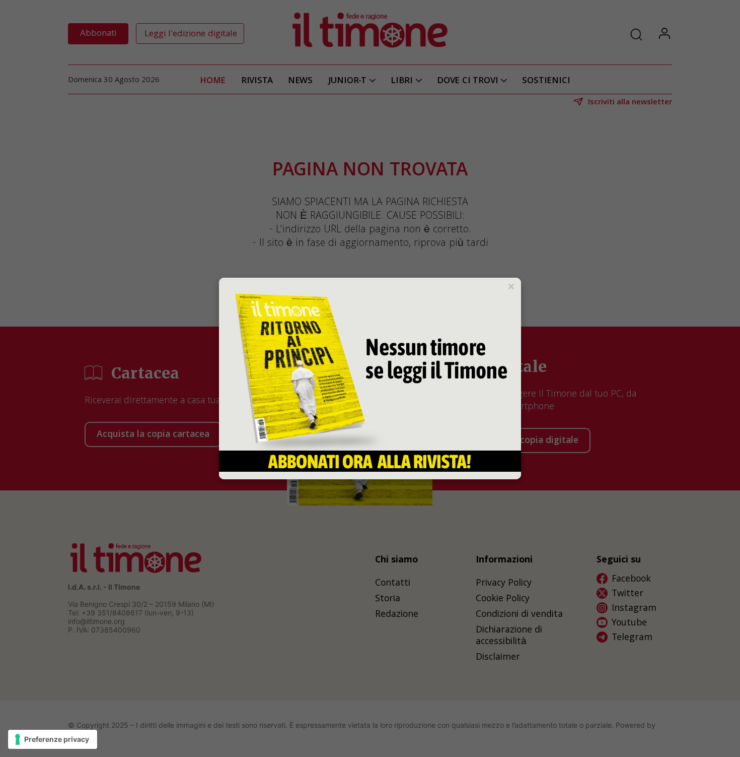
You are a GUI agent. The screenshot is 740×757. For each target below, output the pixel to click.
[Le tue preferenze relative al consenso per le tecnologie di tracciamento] (52, 739)
